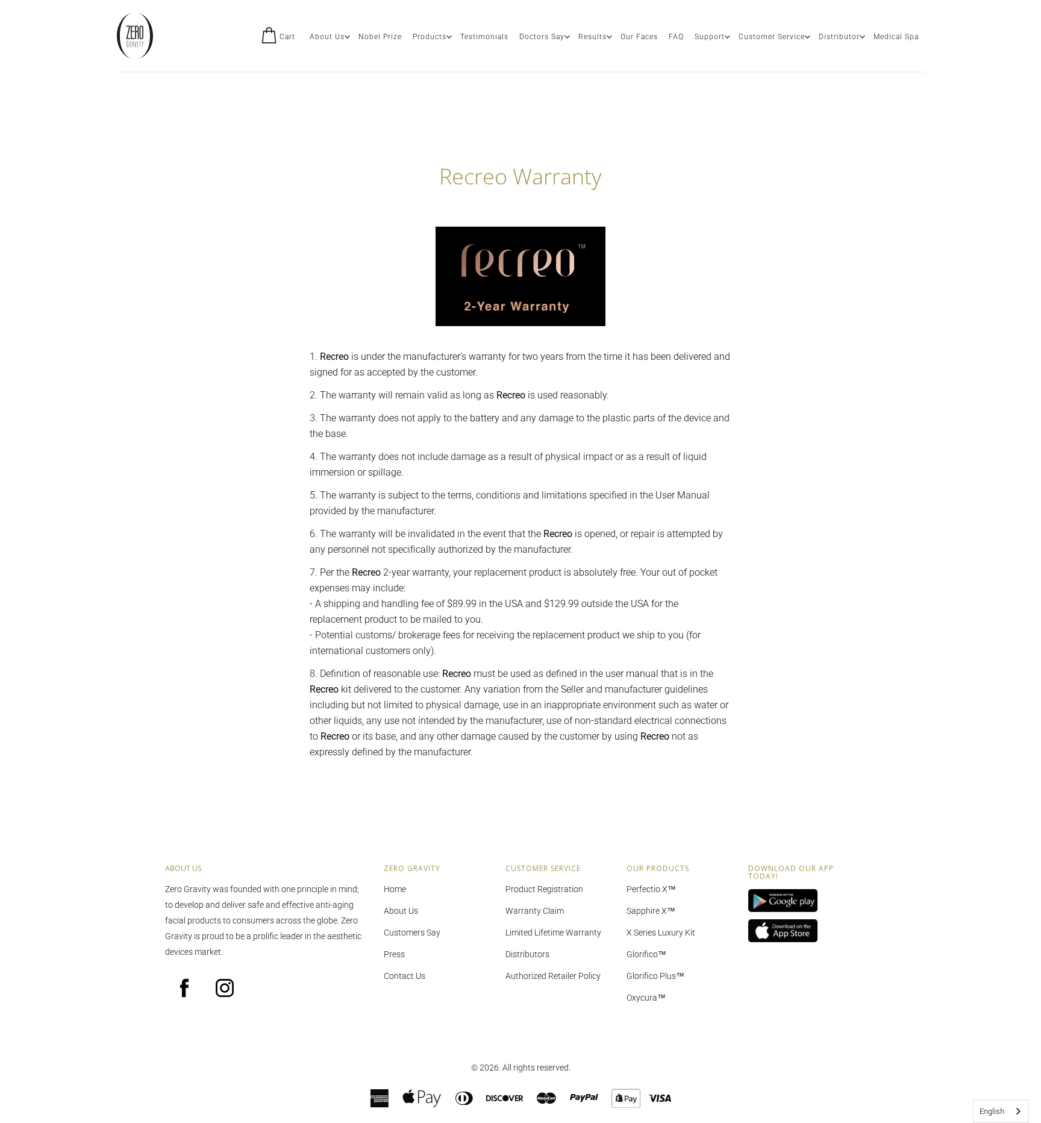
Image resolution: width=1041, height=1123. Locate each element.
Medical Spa (896, 37)
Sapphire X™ (651, 911)
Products (429, 37)
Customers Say (412, 932)
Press (394, 954)
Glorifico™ (646, 954)
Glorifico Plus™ (655, 976)
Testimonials (484, 37)
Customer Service (772, 37)
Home (395, 889)
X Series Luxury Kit (661, 932)
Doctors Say (541, 37)
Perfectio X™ (651, 889)
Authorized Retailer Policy (553, 976)
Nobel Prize (380, 37)
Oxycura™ (646, 997)
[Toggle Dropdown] (347, 37)
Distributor (839, 37)
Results (592, 37)
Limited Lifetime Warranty (553, 932)
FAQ (676, 37)
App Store (800, 931)
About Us (327, 37)
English (992, 1111)
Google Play (800, 901)
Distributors (527, 954)
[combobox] (1001, 1111)
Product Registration (544, 889)
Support (710, 37)
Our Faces (639, 37)
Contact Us (404, 976)
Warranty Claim (534, 911)
